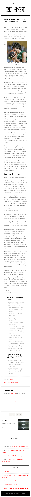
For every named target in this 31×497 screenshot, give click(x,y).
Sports (11, 379)
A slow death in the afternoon (12, 481)
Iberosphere (15, 9)
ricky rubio (6, 382)
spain (10, 382)
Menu (16, 3)
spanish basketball (16, 382)
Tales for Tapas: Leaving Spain (12, 484)
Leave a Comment (23, 24)
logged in (13, 393)
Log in (23, 493)
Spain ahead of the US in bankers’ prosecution (16, 488)
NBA (25, 380)
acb (11, 380)
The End (5, 420)
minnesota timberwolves (18, 380)
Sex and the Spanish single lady (19, 446)
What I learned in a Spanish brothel (17, 443)
